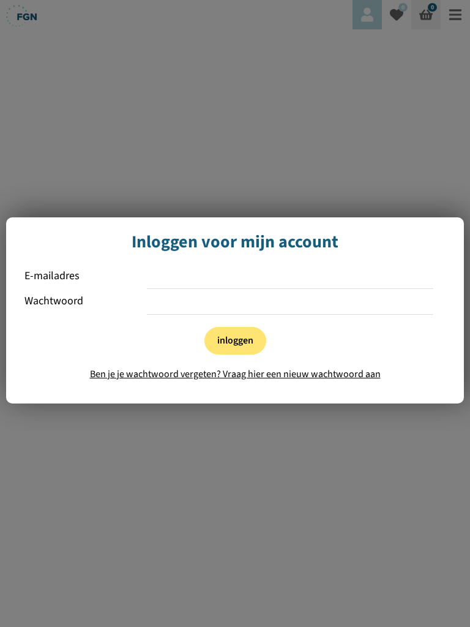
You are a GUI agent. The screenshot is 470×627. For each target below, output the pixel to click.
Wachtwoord (53, 301)
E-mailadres (52, 276)
